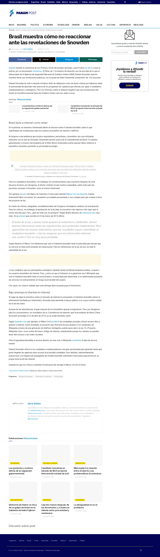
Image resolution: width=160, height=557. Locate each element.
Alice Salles (28, 49)
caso (24, 194)
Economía (48, 25)
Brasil (43, 2)
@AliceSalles (33, 419)
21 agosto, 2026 (28, 111)
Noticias (47, 500)
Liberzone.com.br (35, 413)
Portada (11, 30)
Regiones (21, 25)
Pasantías (111, 2)
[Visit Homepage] (23, 12)
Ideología (138, 25)
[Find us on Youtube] (131, 2)
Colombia (51, 2)
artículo (22, 216)
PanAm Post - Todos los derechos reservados (29, 550)
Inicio (11, 25)
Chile (58, 2)
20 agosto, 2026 (77, 114)
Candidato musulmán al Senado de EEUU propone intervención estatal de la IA (86, 108)
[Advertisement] (105, 12)
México (65, 2)
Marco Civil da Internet (76, 194)
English (12, 68)
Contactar (101, 2)
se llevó (88, 68)
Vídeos (85, 2)
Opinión (76, 25)
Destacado (32, 52)
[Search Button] (150, 25)
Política (35, 25)
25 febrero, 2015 (43, 49)
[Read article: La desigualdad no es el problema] (88, 492)
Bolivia (21, 541)
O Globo (83, 176)
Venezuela (73, 2)
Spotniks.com (21, 321)
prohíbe (54, 321)
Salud (99, 25)
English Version (145, 2)
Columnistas (21, 52)
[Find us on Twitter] (125, 2)
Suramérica (49, 52)
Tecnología (63, 25)
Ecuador (54, 541)
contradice (76, 340)
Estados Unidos (50, 463)
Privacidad (58, 376)
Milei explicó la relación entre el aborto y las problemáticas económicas (87, 471)
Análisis (88, 25)
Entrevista (125, 25)
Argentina (35, 2)
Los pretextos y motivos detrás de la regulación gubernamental (21, 471)
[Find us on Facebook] (128, 2)
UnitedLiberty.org (37, 410)
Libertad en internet (44, 376)
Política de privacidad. (53, 550)
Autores (92, 2)
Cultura (111, 25)
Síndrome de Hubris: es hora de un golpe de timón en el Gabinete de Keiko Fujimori (23, 508)
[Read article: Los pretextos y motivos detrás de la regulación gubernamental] (14, 109)
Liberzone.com (88, 213)
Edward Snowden (26, 376)
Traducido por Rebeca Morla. (19, 371)
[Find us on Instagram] (134, 2)
